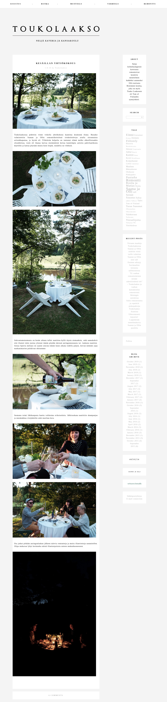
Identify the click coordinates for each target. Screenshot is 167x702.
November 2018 (133, 367)
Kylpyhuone (132, 161)
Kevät (128, 158)
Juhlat (129, 152)
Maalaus (130, 166)
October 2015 (133, 441)
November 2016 (133, 403)
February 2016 (133, 430)
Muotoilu (76, 4)
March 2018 (133, 373)
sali (134, 192)
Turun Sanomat (134, 206)
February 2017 (133, 397)
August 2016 (132, 414)
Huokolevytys (131, 146)
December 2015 (132, 435)
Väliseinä (129, 223)
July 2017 (133, 389)
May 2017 (133, 392)
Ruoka (45, 4)
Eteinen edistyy (134, 262)
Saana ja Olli (133, 190)
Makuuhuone (131, 169)
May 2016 (133, 422)
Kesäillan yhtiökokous (56, 63)
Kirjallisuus (136, 158)
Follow (129, 341)
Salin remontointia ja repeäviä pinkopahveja (134, 303)
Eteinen (135, 138)
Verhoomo (129, 217)
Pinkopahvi (131, 175)
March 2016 (133, 427)
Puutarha (131, 177)
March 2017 (133, 394)
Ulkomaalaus (130, 209)
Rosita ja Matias (132, 184)
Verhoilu (113, 4)
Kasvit (134, 152)
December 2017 (132, 378)
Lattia (128, 164)
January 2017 (132, 400)
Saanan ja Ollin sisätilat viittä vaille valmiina (134, 251)
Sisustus (15, 4)
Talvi (140, 200)
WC (134, 223)
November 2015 (133, 438)
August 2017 (132, 386)
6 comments (56, 695)
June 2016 (133, 419)
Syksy (139, 198)
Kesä (136, 155)
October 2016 (133, 405)
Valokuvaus (131, 214)
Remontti (150, 4)
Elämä (130, 134)
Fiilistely (132, 141)
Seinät (129, 194)
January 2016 (132, 433)
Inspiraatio (137, 149)
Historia (129, 144)
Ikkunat (129, 149)
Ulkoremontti (131, 211)
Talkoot (134, 201)
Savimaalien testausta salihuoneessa (134, 268)
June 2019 (133, 364)
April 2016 (133, 424)
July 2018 (133, 370)
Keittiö (130, 155)
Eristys (128, 138)
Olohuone (130, 172)
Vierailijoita (133, 219)
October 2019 (133, 362)
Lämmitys (135, 163)
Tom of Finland (132, 204)
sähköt (128, 201)
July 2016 (133, 416)
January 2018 (132, 375)
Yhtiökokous (131, 226)
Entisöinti (138, 135)
